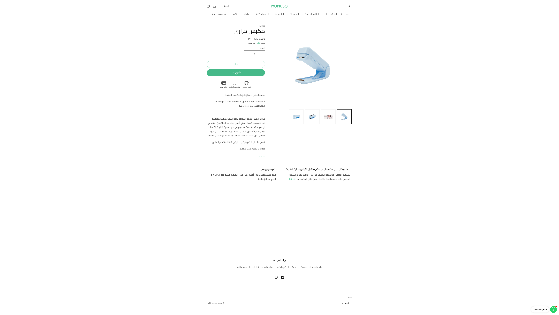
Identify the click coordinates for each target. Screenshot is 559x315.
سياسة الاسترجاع (316, 267)
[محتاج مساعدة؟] (553, 309)
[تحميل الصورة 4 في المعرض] (296, 116)
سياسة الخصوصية (299, 267)
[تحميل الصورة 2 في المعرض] (328, 116)
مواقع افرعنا (241, 267)
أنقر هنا (292, 179)
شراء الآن (236, 72)
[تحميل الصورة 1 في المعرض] (344, 116)
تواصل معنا (254, 267)
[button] (349, 6)
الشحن (258, 43)
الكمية (262, 48)
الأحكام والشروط (282, 267)
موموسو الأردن (212, 303)
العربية (226, 6)
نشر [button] (260, 156)
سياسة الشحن (267, 267)
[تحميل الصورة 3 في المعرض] (312, 116)
